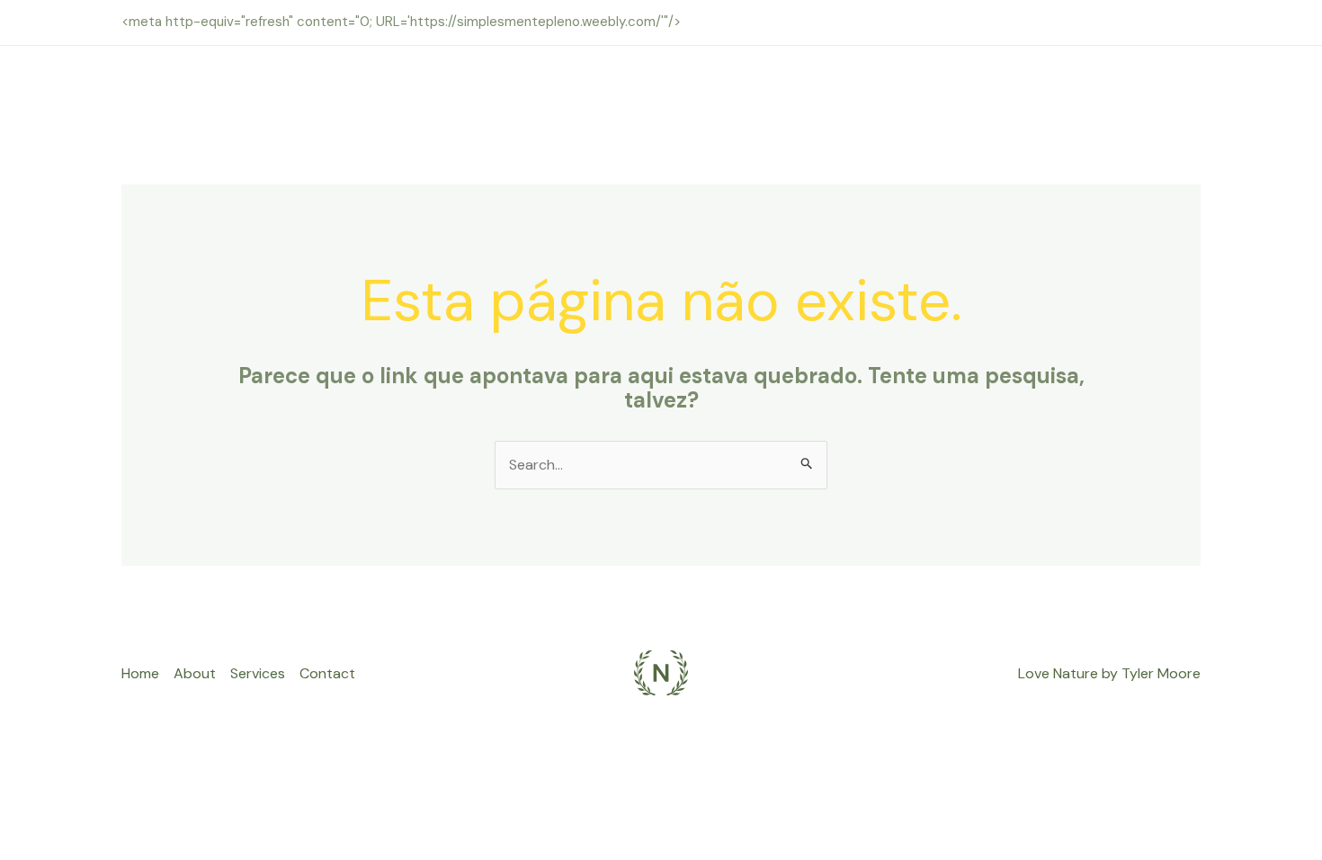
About (195, 673)
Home (140, 673)
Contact (327, 673)
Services (257, 673)
